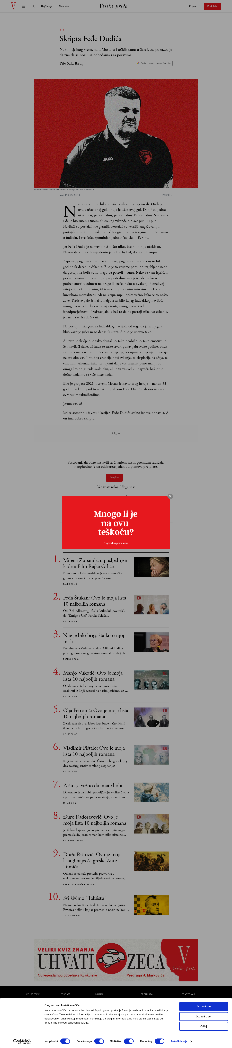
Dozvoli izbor (204, 1016)
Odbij (203, 1026)
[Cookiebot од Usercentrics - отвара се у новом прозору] (22, 1041)
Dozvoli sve (204, 1006)
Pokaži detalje (179, 1041)
